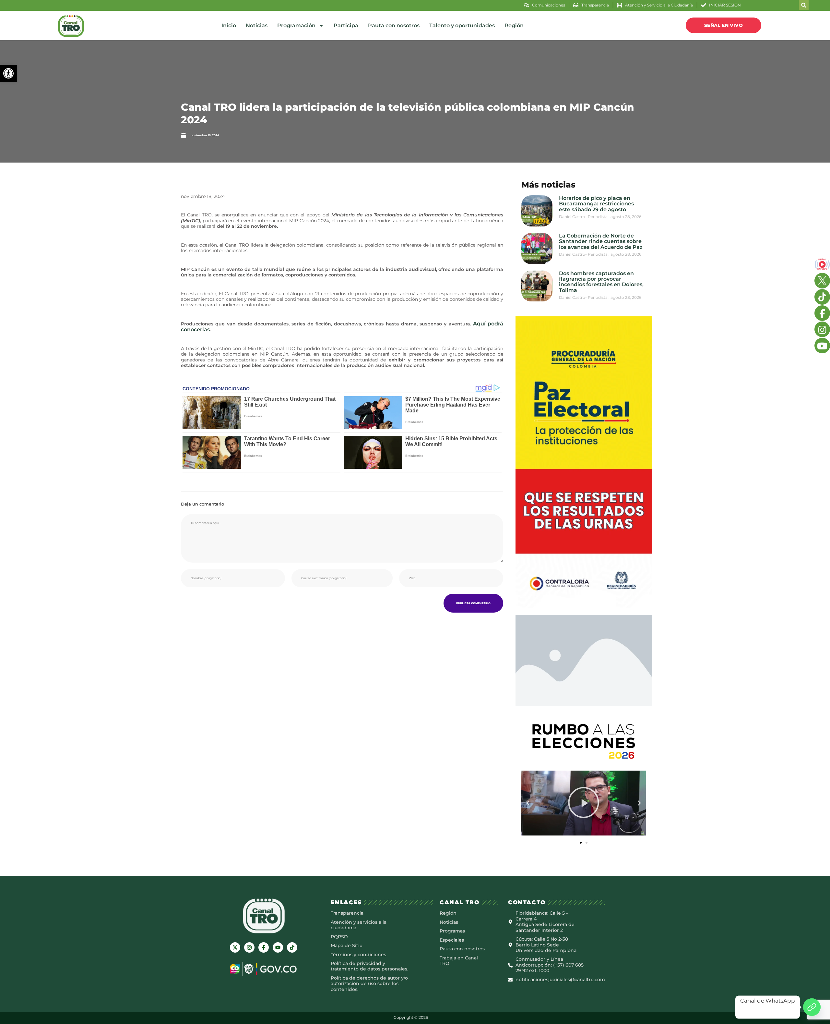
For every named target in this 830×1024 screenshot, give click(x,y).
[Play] (583, 803)
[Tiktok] (292, 947)
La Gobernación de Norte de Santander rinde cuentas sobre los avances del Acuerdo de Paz (601, 241)
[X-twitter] (235, 947)
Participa (346, 25)
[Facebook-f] (263, 947)
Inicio (228, 25)
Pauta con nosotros (394, 25)
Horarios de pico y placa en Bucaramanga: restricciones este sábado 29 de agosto (596, 204)
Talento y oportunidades (462, 25)
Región (514, 25)
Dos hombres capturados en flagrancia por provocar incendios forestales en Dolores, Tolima (601, 281)
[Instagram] (249, 947)
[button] (8, 73)
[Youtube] (278, 947)
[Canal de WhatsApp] (812, 1007)
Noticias (256, 25)
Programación (296, 25)
